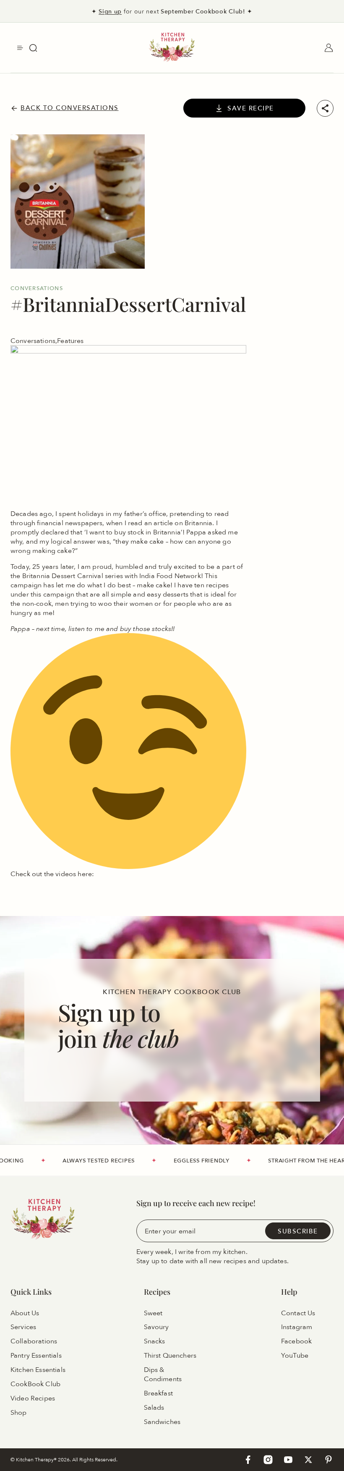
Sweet (153, 1312)
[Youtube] (288, 1460)
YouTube (294, 1355)
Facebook (296, 1341)
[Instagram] (268, 1460)
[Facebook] (248, 1460)
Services (23, 1327)
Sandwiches (162, 1422)
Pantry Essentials (36, 1355)
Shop (18, 1412)
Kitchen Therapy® (37, 1459)
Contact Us (298, 1312)
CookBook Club (35, 1384)
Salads (154, 1407)
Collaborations (33, 1341)
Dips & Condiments (163, 1374)
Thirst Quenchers (170, 1355)
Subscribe (298, 1230)
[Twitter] (308, 1460)
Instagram (296, 1327)
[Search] (33, 48)
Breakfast (158, 1393)
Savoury (156, 1327)
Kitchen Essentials (37, 1369)
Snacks (154, 1341)
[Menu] (20, 48)
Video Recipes (32, 1398)
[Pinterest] (328, 1460)
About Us (24, 1312)
